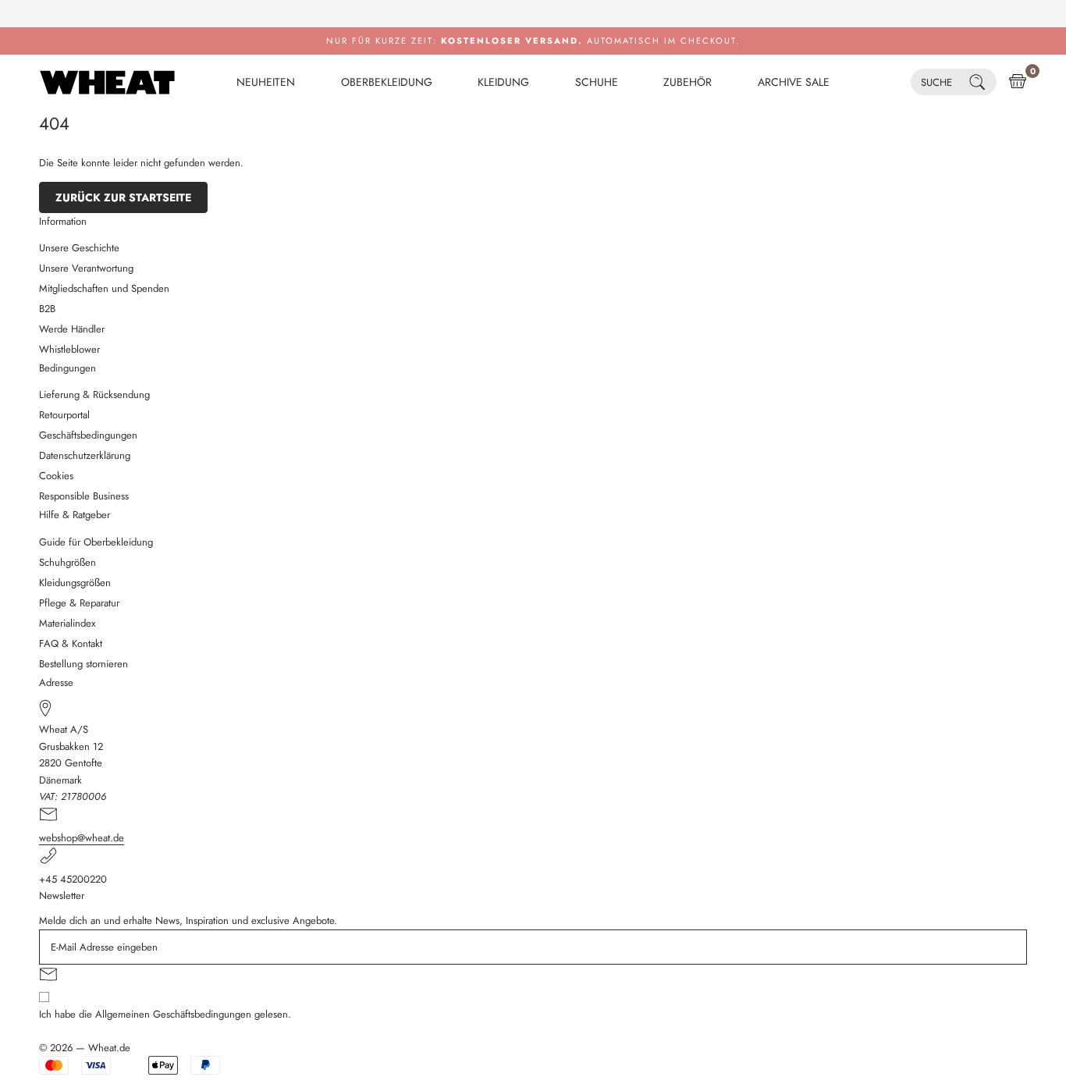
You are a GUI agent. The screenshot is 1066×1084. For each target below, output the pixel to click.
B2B (47, 308)
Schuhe (596, 82)
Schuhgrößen (67, 562)
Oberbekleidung (386, 82)
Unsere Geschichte (79, 247)
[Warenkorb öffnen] (1017, 82)
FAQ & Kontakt (70, 643)
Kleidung (503, 82)
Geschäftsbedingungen (88, 435)
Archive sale (794, 82)
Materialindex (67, 623)
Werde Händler (72, 329)
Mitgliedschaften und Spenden (104, 288)
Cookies (56, 475)
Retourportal (64, 414)
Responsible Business (84, 496)
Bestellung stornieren (83, 663)
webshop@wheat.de (81, 837)
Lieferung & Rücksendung (94, 394)
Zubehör (687, 82)
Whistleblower (69, 349)
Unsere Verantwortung (86, 268)
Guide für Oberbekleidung (96, 542)
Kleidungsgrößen (75, 582)
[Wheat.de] (107, 81)
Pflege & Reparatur (79, 602)
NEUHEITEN (265, 82)
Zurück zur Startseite (123, 197)
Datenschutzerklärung (84, 455)
